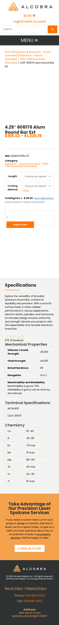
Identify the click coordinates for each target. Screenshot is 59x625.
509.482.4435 (35, 595)
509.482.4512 (32, 601)
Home (8, 52)
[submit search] (52, 29)
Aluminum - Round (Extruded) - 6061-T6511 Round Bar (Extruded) (25, 59)
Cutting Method (13, 187)
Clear (26, 190)
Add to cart (20, 224)
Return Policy (14, 588)
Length (12, 176)
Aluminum (20, 52)
